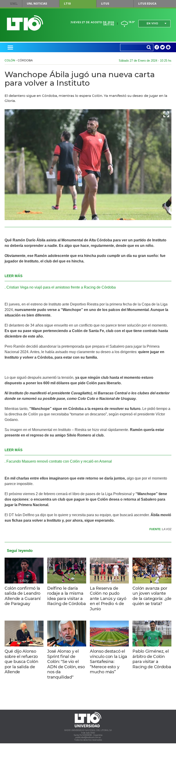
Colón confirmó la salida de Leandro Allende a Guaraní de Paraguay (23, 596)
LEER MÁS (13, 276)
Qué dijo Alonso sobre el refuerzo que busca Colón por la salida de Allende (21, 661)
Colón (10, 60)
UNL (14, 3)
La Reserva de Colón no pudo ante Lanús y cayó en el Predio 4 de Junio (108, 598)
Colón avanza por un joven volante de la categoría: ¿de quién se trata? (151, 596)
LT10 (67, 3)
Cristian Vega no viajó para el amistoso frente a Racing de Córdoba (61, 287)
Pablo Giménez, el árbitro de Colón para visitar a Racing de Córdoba (151, 659)
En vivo (152, 23)
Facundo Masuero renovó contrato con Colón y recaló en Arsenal (59, 461)
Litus (105, 3)
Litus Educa (147, 3)
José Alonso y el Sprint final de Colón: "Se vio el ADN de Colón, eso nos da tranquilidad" (66, 664)
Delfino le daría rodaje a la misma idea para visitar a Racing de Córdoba (66, 596)
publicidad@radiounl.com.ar (88, 737)
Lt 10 (25, 23)
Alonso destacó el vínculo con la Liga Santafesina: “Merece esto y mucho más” (108, 661)
